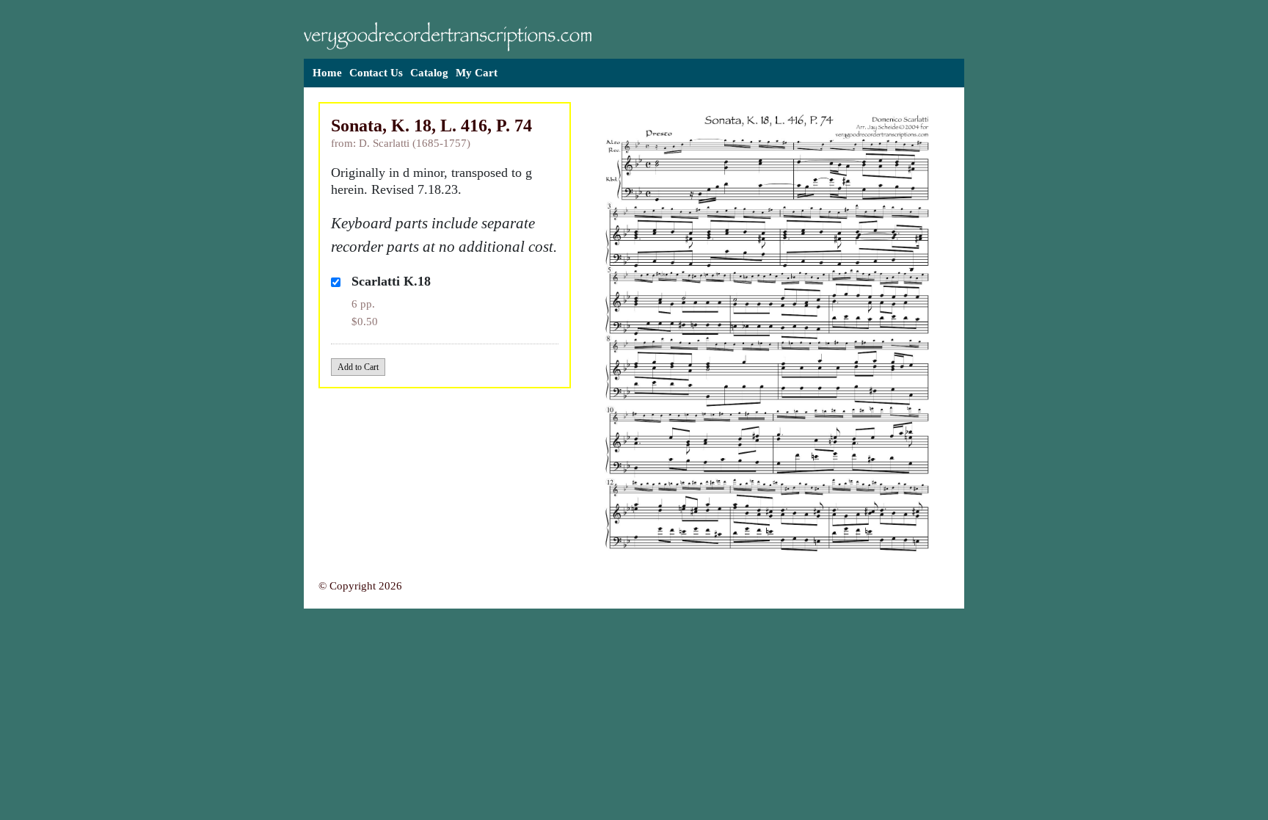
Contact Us (376, 73)
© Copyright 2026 (360, 586)
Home (327, 73)
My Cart (477, 73)
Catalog (429, 73)
